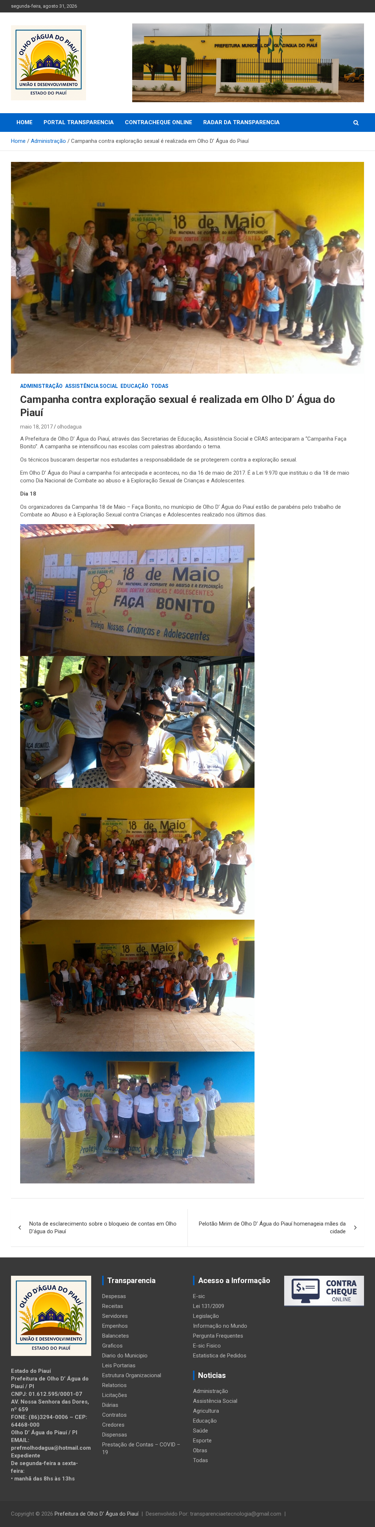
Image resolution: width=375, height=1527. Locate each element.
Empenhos (115, 1326)
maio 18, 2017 (36, 427)
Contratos (114, 1415)
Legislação (206, 1316)
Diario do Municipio (125, 1355)
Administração (41, 386)
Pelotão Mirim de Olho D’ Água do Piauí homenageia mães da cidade (272, 1227)
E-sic (199, 1296)
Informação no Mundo (220, 1326)
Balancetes (115, 1336)
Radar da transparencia (241, 122)
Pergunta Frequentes (218, 1336)
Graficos (112, 1345)
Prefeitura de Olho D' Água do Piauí (96, 1514)
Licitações (114, 1395)
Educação (134, 386)
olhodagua (69, 427)
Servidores (115, 1316)
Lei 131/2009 (208, 1306)
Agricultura (206, 1411)
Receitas (112, 1306)
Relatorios (114, 1385)
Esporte (202, 1440)
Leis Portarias (118, 1365)
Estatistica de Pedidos (219, 1355)
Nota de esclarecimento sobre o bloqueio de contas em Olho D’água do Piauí (103, 1227)
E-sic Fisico (207, 1345)
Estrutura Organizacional (131, 1375)
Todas (159, 386)
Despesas (114, 1296)
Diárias (110, 1405)
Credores (113, 1425)
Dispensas (114, 1434)
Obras (200, 1450)
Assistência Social (91, 386)
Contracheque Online (158, 122)
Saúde (200, 1430)
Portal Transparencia (79, 122)
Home (24, 122)
